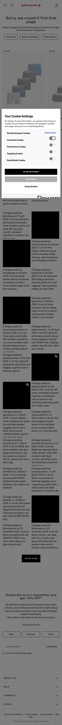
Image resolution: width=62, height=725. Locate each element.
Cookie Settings (31, 186)
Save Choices (31, 179)
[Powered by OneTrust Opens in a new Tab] (48, 196)
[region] (31, 153)
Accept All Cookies (31, 172)
